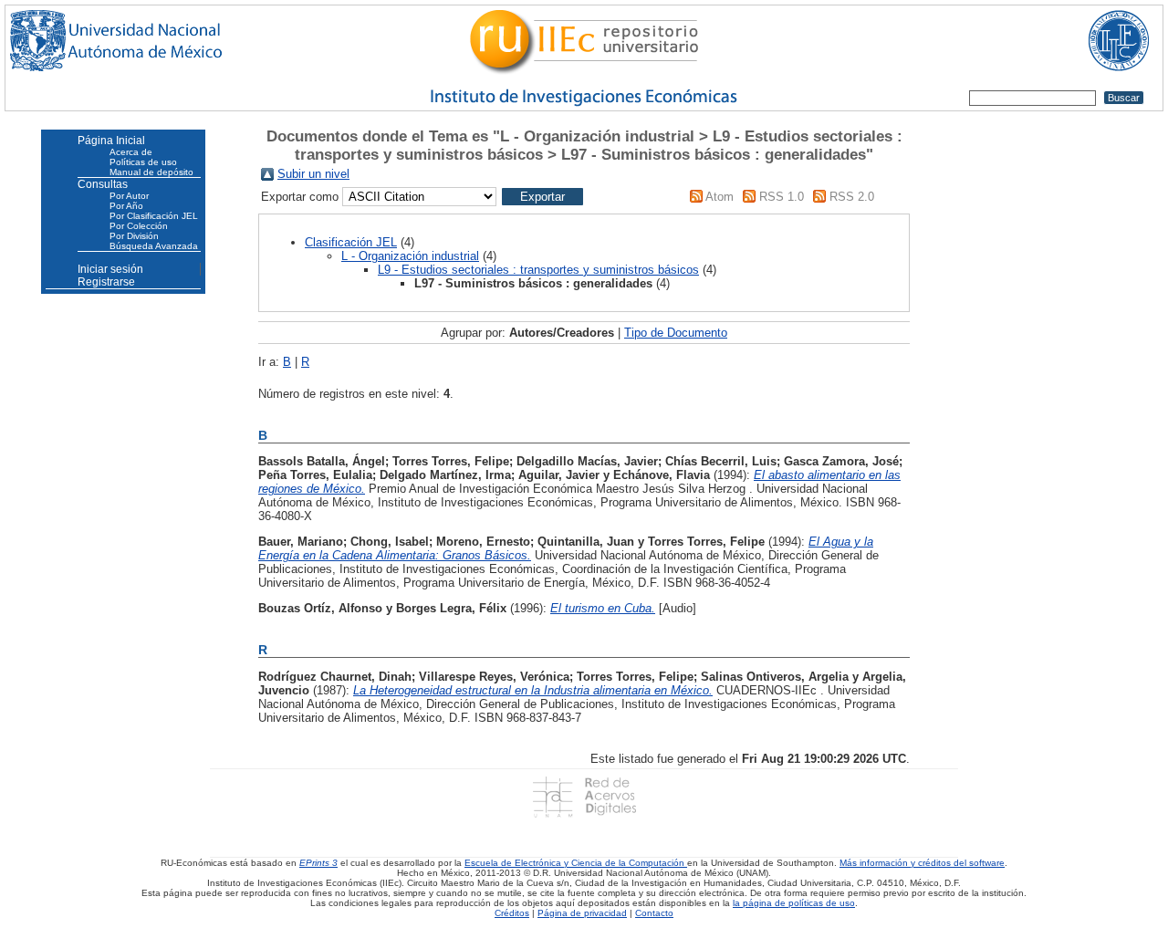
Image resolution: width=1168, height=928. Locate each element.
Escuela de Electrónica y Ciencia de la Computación (575, 863)
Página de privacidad (582, 913)
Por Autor (129, 196)
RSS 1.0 (781, 196)
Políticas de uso (143, 162)
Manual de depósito (151, 172)
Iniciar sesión (110, 269)
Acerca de (131, 152)
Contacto (654, 913)
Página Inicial (111, 140)
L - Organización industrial (410, 256)
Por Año (126, 206)
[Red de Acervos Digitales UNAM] (583, 796)
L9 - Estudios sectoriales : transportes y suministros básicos (538, 269)
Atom (719, 196)
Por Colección (139, 226)
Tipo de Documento (675, 332)
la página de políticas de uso (794, 903)
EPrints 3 (318, 863)
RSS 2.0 (851, 196)
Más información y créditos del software (922, 863)
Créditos (512, 913)
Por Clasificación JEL (154, 216)
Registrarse (106, 282)
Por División (134, 236)
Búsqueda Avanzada (154, 246)
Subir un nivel (313, 174)
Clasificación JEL (351, 242)
